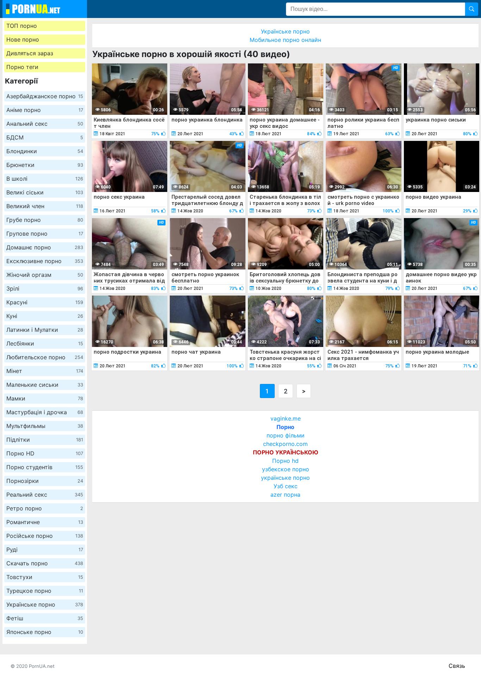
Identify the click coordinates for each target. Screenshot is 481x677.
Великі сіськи (44, 192)
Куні (44, 315)
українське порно (285, 477)
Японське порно (44, 631)
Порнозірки (44, 480)
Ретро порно (44, 508)
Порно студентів (44, 467)
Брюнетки (44, 164)
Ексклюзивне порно (44, 261)
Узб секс (286, 486)
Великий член (44, 206)
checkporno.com (285, 443)
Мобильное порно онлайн (285, 39)
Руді (44, 549)
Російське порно (44, 535)
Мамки (44, 398)
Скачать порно (44, 563)
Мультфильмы (44, 425)
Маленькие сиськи (44, 384)
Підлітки (44, 439)
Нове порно (22, 39)
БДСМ (44, 137)
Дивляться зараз (29, 53)
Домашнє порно (44, 247)
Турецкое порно (44, 590)
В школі (44, 178)
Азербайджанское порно (44, 96)
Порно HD (44, 453)
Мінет (44, 370)
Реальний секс (44, 494)
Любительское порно (44, 357)
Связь (457, 665)
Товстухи (44, 576)
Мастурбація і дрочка (44, 412)
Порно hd (285, 460)
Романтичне (44, 522)
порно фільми (286, 435)
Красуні (44, 302)
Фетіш (44, 618)
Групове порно (44, 233)
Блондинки (44, 151)
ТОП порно (21, 25)
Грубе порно (44, 219)
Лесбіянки (44, 343)
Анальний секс (44, 123)
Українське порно (44, 604)
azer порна (285, 494)
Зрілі (44, 288)
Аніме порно (44, 109)
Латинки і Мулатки (44, 329)
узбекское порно (285, 469)
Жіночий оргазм (44, 274)
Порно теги (22, 66)
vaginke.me (285, 418)
